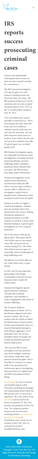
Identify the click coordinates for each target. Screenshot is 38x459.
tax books (8, 399)
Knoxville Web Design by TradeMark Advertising (22, 454)
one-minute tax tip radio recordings (18, 416)
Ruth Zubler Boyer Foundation (19, 446)
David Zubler (10, 381)
